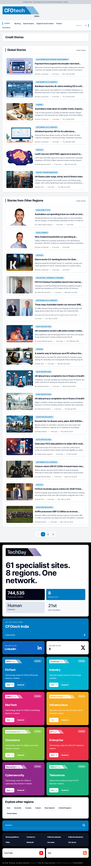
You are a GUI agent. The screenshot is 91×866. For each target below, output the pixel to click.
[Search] (85, 25)
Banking (17, 23)
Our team (51, 842)
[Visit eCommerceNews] (18, 732)
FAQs (8, 842)
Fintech (59, 23)
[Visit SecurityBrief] (18, 767)
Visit (8, 685)
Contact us (31, 837)
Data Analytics (28, 23)
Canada (28, 808)
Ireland (38, 808)
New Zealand (50, 808)
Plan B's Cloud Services (46, 863)
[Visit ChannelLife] (62, 661)
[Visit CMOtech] (18, 696)
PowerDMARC (78, 863)
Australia (17, 808)
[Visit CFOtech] (18, 661)
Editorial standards (75, 837)
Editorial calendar (54, 837)
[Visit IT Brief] (62, 732)
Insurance (6, 28)
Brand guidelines (12, 837)
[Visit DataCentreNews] (62, 696)
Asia (8, 808)
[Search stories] (84, 825)
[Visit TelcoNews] (62, 767)
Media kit (20, 685)
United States (12, 813)
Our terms (72, 842)
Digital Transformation (45, 23)
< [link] (38, 534)
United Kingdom (65, 808)
